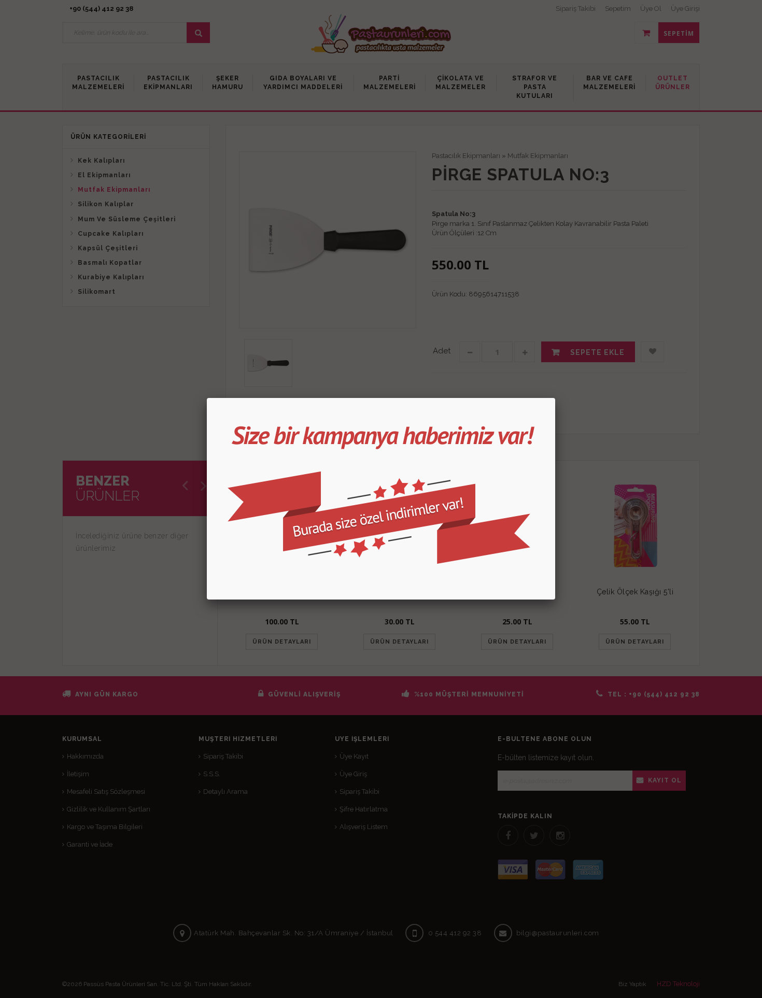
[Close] (555, 398)
